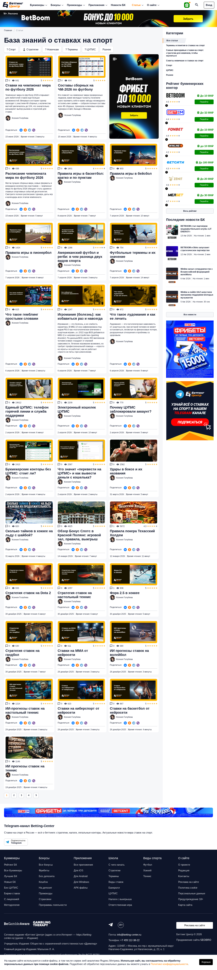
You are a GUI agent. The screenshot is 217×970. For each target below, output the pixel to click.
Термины (113, 876)
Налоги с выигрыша (120, 899)
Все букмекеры (13, 870)
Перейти (204, 102)
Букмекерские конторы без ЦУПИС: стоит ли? (28, 471)
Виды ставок (115, 881)
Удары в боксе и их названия (126, 471)
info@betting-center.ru (129, 934)
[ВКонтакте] (21, 130)
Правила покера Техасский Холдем (132, 533)
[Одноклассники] (25, 130)
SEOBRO (205, 939)
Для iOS (78, 870)
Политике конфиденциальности (169, 964)
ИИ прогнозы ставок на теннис (24, 768)
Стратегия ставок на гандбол (22, 653)
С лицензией (11, 899)
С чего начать (116, 864)
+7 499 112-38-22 (130, 940)
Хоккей (147, 870)
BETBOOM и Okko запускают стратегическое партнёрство (195, 249)
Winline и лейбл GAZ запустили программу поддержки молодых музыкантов (197, 295)
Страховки (45, 899)
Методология (11, 904)
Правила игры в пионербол (28, 252)
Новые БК (10, 881)
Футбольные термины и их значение (132, 255)
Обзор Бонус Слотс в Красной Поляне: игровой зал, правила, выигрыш (79, 535)
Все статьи (172, 40)
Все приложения (83, 864)
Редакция (183, 870)
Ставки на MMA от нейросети (73, 653)
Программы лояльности (53, 904)
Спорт (169, 65)
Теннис (147, 876)
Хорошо (206, 962)
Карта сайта (185, 904)
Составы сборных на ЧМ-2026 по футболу (75, 87)
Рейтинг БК (10, 864)
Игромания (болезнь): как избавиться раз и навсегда (80, 316)
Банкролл (114, 887)
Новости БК (118, 5)
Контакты (183, 876)
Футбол (147, 864)
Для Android (80, 876)
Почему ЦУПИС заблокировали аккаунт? (130, 409)
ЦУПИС (169, 70)
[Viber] (33, 130)
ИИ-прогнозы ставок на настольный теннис (25, 710)
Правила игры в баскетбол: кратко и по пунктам (81, 175)
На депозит (45, 887)
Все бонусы (46, 864)
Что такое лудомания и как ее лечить (132, 316)
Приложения (96, 5)
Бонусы (56, 5)
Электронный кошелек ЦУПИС (77, 409)
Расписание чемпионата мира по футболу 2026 (25, 175)
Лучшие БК (10, 876)
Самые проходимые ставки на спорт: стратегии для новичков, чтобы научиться (185, 53)
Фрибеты (44, 870)
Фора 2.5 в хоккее (125, 593)
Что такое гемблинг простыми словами (21, 316)
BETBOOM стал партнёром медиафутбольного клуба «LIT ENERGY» (196, 229)
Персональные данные (191, 893)
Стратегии (114, 870)
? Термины (71, 49)
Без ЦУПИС (11, 887)
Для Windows (81, 881)
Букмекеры (37, 5)
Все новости (190, 314)
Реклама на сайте (188, 881)
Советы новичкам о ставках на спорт (184, 60)
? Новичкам (52, 49)
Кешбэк (43, 881)
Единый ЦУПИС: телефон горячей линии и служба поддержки (26, 411)
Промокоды (74, 5)
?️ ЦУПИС (90, 49)
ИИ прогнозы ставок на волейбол (129, 653)
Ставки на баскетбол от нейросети (130, 710)
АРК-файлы (81, 887)
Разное (107, 49)
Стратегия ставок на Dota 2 (28, 593)
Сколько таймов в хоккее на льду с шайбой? (29, 533)
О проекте (184, 864)
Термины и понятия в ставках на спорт (185, 45)
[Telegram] (29, 130)
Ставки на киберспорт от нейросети (78, 710)
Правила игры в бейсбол (131, 173)
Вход (209, 5)
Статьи (136, 5)
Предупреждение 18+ (190, 899)
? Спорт (11, 49)
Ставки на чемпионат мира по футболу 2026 (28, 87)
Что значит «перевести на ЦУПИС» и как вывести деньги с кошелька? (79, 473)
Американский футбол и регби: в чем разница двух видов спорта (80, 257)
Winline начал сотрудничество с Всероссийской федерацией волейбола (197, 272)
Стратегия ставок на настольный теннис (75, 595)
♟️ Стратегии (30, 49)
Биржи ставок (12, 893)
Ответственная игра (120, 904)
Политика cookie (187, 887)
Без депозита (46, 876)
